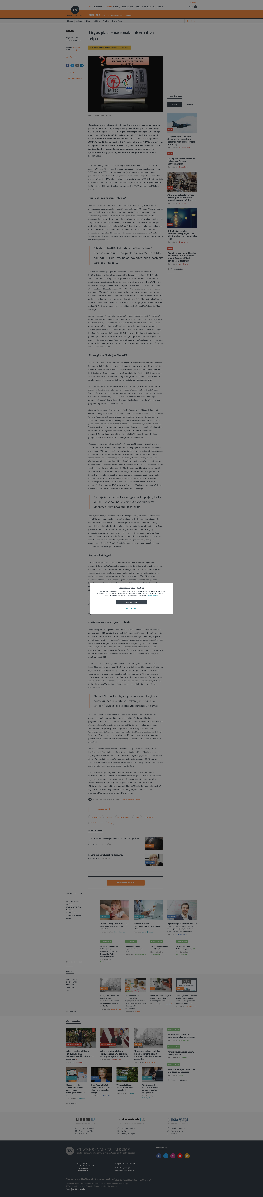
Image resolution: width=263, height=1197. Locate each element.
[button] (131, 609)
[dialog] (131, 598)
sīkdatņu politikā (153, 596)
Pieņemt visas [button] (131, 602)
